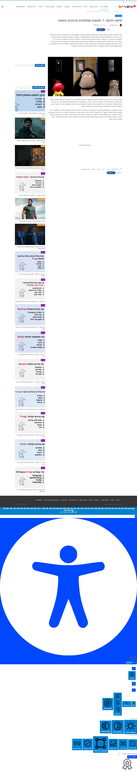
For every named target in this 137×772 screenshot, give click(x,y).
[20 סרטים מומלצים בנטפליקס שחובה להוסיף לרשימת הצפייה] (30, 155)
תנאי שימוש (64, 500)
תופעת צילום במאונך (85, 169)
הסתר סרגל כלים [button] (131, 662)
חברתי (98, 169)
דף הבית (118, 500)
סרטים (85, 6)
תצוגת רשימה (83, 500)
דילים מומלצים (31, 6)
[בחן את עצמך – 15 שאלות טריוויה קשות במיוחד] (30, 183)
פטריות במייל (132, 2)
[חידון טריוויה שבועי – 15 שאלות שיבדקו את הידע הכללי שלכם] (30, 261)
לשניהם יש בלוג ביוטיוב (95, 102)
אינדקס (91, 500)
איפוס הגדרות (132, 757)
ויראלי (103, 169)
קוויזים (43, 91)
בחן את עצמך (94, 6)
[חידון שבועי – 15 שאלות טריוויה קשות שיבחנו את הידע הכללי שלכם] (30, 100)
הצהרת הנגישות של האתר (51, 500)
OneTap (128, 659)
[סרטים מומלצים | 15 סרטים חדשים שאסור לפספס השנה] (30, 128)
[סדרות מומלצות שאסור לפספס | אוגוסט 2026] (30, 208)
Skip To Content (132, 753)
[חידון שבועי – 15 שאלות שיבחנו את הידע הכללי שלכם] (30, 289)
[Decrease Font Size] (134, 668)
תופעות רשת (104, 6)
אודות (112, 500)
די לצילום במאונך (115, 169)
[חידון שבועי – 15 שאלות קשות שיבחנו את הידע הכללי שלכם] (30, 314)
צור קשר (125, 2)
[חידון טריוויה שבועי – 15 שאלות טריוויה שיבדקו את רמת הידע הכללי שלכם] (30, 422)
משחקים (67, 6)
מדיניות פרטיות (73, 500)
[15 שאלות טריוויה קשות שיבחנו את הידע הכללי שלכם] (30, 397)
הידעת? (41, 6)
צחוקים (93, 169)
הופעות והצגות (20, 6)
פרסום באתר (38, 500)
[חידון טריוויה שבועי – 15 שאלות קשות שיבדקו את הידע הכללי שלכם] (30, 342)
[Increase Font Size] (134, 662)
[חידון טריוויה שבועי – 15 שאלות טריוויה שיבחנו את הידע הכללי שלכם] (30, 450)
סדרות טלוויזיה (76, 6)
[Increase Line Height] (134, 683)
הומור (108, 169)
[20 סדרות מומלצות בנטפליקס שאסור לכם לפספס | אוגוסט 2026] (30, 234)
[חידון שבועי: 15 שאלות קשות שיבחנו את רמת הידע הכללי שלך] (30, 477)
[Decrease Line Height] (134, 690)
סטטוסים (59, 6)
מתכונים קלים (50, 6)
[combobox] (68, 511)
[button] (136, 516)
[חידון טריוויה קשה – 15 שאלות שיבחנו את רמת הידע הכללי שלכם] (30, 369)
